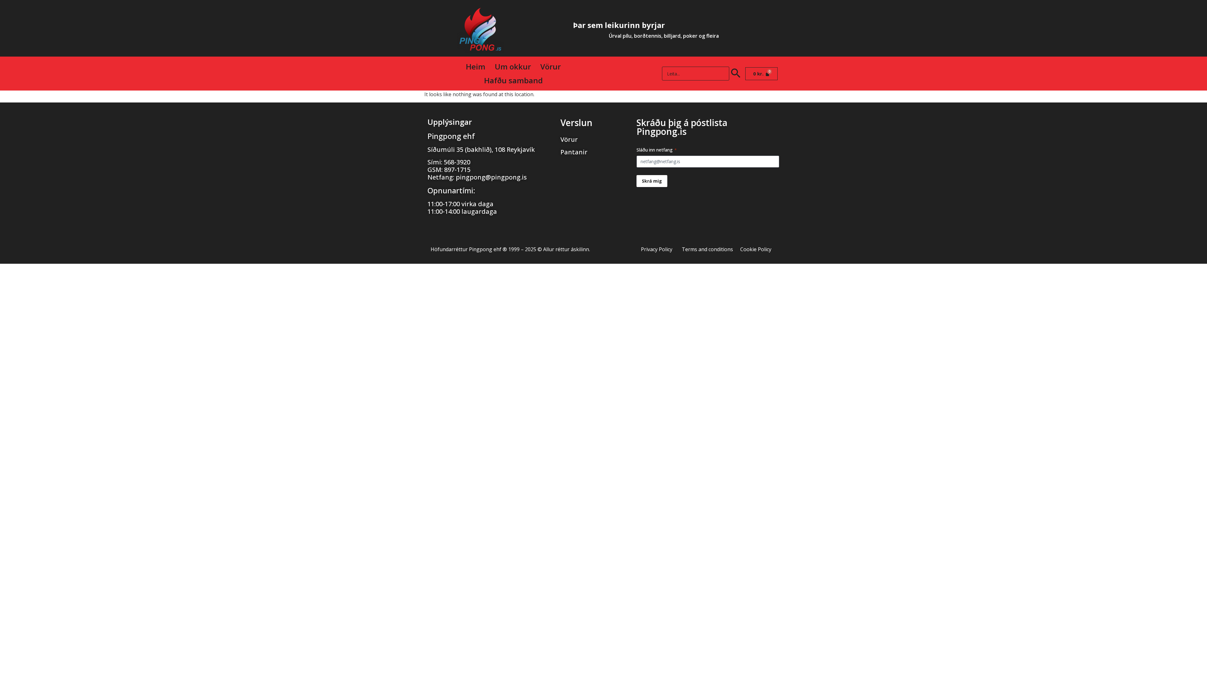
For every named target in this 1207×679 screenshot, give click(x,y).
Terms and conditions (707, 249)
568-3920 (457, 162)
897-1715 (457, 169)
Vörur (550, 66)
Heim (475, 66)
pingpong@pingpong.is (491, 177)
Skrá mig (652, 181)
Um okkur (513, 66)
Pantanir (573, 152)
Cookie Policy (755, 249)
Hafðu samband (513, 80)
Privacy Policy (656, 249)
